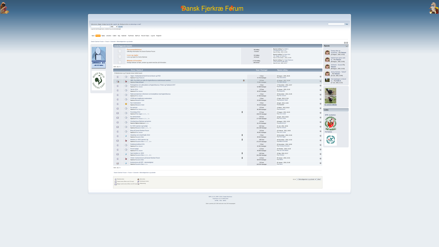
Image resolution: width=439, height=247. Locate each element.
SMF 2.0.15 (212, 196)
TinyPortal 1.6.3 (217, 198)
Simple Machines (227, 196)
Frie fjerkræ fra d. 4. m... (280, 50)
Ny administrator (135, 117)
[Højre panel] (347, 43)
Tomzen (343, 52)
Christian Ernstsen (284, 146)
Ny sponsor (133, 107)
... (147, 114)
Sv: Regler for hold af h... (280, 56)
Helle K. (338, 81)
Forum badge (134, 149)
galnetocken (282, 123)
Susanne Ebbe (140, 137)
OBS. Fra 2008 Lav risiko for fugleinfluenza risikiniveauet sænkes (150, 80)
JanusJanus (282, 77)
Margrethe (282, 91)
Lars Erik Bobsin (283, 150)
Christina (281, 155)
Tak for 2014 (134, 89)
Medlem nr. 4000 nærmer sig (139, 139)
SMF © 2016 (219, 196)
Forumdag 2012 (135, 112)
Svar (257, 70)
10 (149, 155)
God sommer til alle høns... (281, 61)
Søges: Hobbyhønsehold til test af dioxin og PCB (145, 76)
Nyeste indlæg (282, 70)
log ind (108, 24)
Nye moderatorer (135, 103)
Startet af (139, 70)
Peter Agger (139, 114)
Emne (133, 70)
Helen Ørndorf (140, 82)
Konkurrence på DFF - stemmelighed (141, 162)
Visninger (264, 70)
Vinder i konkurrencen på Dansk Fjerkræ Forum (145, 158)
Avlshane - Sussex (336, 65)
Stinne (281, 164)
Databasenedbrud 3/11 (137, 144)
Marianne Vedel (140, 100)
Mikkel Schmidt (283, 141)
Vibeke (281, 159)
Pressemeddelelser (134, 49)
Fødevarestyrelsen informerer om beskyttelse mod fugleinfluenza (150, 94)
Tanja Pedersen (288, 60)
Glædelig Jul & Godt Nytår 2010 (140, 135)
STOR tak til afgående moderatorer (141, 98)
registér (115, 24)
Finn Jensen (139, 86)
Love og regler (132, 55)
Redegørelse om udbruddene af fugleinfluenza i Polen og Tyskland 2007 (152, 85)
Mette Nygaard (283, 86)
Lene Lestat (282, 113)
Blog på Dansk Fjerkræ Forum (139, 130)
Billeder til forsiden (134, 61)
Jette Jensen (282, 82)
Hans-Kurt (287, 54)
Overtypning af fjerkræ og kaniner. (140, 121)
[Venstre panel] (345, 43)
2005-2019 (225, 198)
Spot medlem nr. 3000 (137, 153)
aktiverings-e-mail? (135, 24)
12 (149, 141)
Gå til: (294, 179)
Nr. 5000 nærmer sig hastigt (138, 126)
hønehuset (282, 109)
